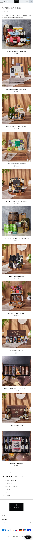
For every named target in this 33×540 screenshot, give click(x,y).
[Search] (27, 1)
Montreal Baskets (20, 536)
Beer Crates (8, 483)
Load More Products (16, 472)
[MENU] (1, 1)
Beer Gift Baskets (10, 480)
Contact (7, 495)
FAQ (6, 492)
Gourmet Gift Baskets (11, 486)
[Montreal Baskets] (16, 1)
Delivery (7, 489)
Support (28, 537)
